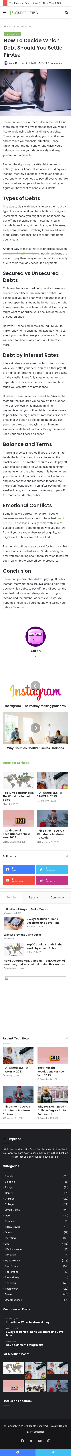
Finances (10, 1221)
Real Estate (11, 1266)
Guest (8, 1232)
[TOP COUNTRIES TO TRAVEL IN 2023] (52, 780)
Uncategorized (23, 26)
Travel (8, 1294)
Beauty (9, 1176)
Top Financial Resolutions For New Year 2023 (35, 3)
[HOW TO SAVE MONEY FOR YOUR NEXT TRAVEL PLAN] (35, 1370)
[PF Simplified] (23, 12)
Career (9, 1193)
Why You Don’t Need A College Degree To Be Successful (52, 1110)
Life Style (10, 1254)
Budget (9, 1187)
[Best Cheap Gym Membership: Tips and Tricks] (35, 1386)
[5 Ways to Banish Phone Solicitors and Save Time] (14, 923)
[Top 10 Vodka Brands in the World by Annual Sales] (18, 780)
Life (7, 1243)
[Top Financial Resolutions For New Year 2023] (18, 818)
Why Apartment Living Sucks (23, 935)
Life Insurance (13, 1249)
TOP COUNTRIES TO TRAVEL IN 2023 (49, 794)
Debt (8, 1215)
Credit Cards (12, 1209)
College (9, 1204)
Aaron (12, 63)
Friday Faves (12, 1226)
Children (10, 1198)
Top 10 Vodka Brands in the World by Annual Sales (18, 796)
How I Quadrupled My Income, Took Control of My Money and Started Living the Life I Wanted (34, 962)
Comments (58, 897)
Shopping (10, 1283)
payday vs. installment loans (21, 253)
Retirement (11, 1271)
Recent (33, 897)
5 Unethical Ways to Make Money (26, 909)
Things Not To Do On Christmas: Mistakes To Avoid (50, 834)
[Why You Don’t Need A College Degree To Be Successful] (53, 1094)
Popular (11, 897)
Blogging (10, 1181)
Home (9, 26)
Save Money (12, 1277)
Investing (10, 1238)
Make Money (12, 1260)
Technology (12, 1288)
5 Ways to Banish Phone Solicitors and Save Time (43, 921)
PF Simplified (37, 1431)
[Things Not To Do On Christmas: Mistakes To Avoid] (52, 818)
